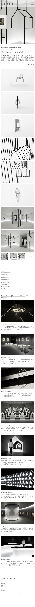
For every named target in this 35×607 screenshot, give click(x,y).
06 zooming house (6, 458)
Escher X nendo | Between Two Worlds (11, 47)
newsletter (3, 590)
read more (29, 64)
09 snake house (5, 559)
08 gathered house (6, 526)
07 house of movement (7, 492)
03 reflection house (6, 391)
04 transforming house (7, 425)
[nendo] (7, 3)
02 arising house (5, 357)
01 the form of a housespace (8, 324)
